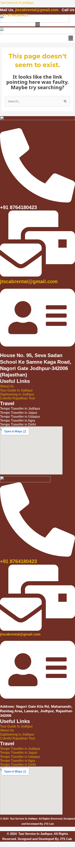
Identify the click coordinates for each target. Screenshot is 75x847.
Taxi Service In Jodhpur (17, 2)
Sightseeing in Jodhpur (17, 394)
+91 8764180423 (18, 561)
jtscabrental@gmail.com (37, 10)
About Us (7, 386)
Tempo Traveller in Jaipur (18, 752)
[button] (37, 25)
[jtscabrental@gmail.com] (37, 274)
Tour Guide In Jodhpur (16, 390)
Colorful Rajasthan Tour (17, 398)
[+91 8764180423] (37, 554)
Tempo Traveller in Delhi (18, 764)
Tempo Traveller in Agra (17, 760)
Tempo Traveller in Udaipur (20, 756)
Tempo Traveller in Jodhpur (20, 748)
